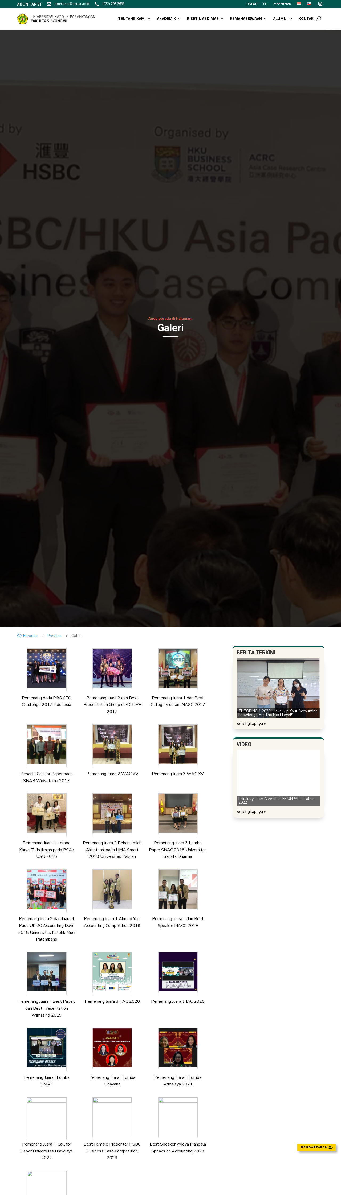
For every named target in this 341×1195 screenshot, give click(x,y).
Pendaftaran (282, 4)
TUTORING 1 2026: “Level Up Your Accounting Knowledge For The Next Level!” (278, 712)
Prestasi (54, 635)
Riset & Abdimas (203, 18)
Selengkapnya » (251, 723)
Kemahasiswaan (246, 18)
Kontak (306, 18)
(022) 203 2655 (113, 4)
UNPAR (251, 4)
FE (265, 4)
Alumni (280, 18)
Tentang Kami (132, 18)
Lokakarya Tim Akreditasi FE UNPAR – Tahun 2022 (276, 800)
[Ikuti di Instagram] (320, 3)
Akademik (166, 18)
